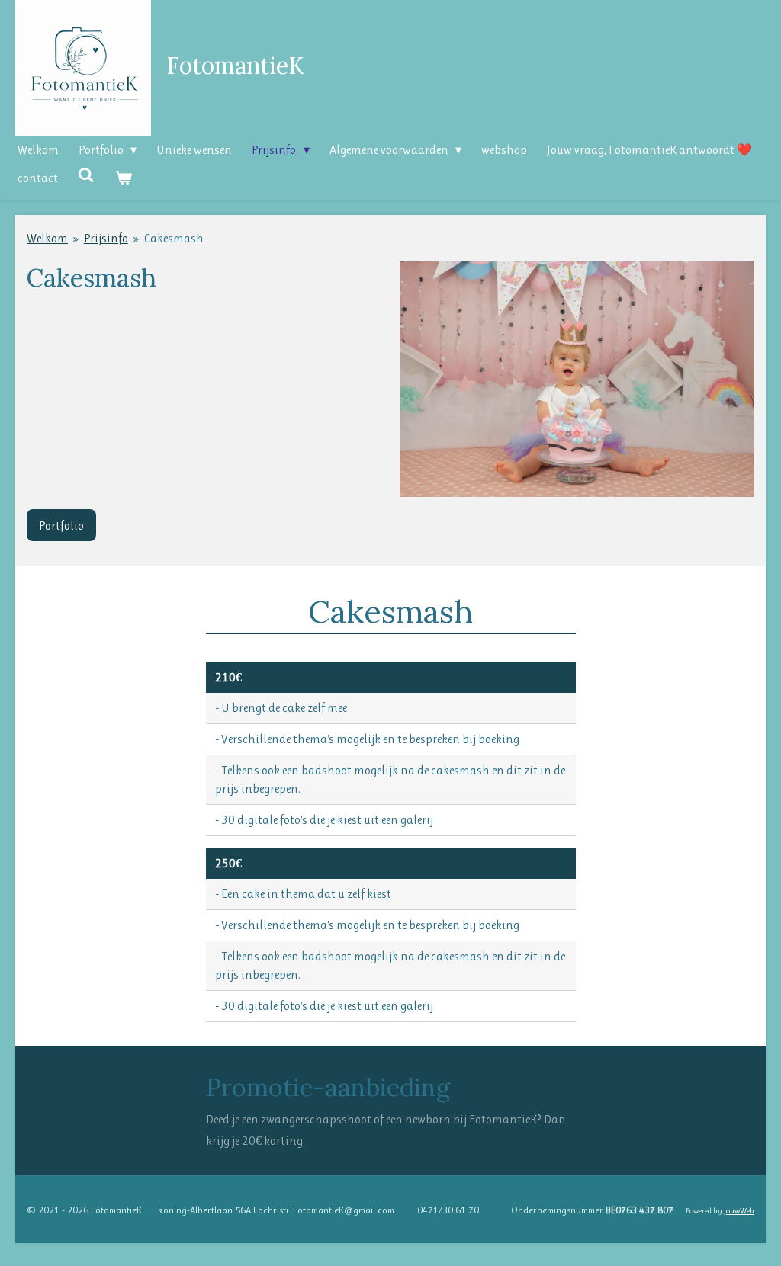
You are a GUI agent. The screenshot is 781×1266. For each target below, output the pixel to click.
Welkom (47, 238)
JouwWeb (739, 1211)
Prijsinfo (106, 238)
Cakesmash (174, 238)
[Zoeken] (86, 175)
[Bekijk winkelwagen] (122, 178)
